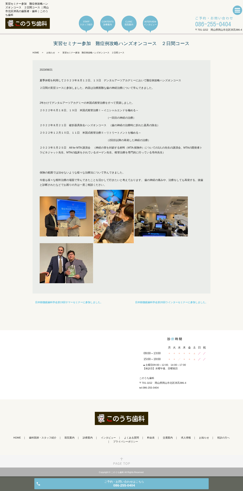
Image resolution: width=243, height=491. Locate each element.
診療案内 (88, 437)
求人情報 (186, 437)
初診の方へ (223, 437)
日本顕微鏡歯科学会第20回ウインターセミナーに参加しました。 (171, 302)
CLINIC (129, 23)
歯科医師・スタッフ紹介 (42, 437)
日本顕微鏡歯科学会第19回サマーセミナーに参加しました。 (69, 302)
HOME (36, 52)
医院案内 (70, 437)
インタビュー (108, 437)
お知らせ (50, 52)
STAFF (86, 23)
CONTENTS (107, 23)
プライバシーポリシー (125, 441)
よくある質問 (131, 437)
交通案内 (168, 437)
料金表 (151, 437)
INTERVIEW (150, 23)
